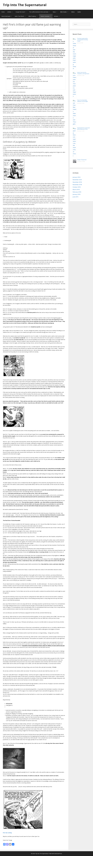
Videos (73, 12)
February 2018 (77, 192)
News (54, 12)
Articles (9, 12)
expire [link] (29, 69)
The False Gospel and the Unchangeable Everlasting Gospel (82, 40)
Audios (79, 12)
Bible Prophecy (32, 16)
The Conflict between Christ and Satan (38, 12)
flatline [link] (44, 76)
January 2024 (76, 177)
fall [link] (27, 69)
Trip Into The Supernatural (24, 5)
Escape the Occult (20, 12)
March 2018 (76, 189)
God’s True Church (19, 16)
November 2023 (77, 179)
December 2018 (77, 182)
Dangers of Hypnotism (82, 159)
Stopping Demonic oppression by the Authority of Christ (83, 128)
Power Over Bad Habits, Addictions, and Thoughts (82, 101)
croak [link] (41, 76)
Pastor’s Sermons (45, 16)
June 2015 (75, 197)
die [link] (13, 69)
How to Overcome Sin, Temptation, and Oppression (83, 73)
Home (3, 12)
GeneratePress (58, 853)
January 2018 (76, 194)
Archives (56, 16)
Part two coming (7, 832)
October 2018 (77, 187)
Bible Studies (63, 12)
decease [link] (18, 86)
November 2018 (77, 184)
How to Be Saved (5, 16)
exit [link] (17, 84)
